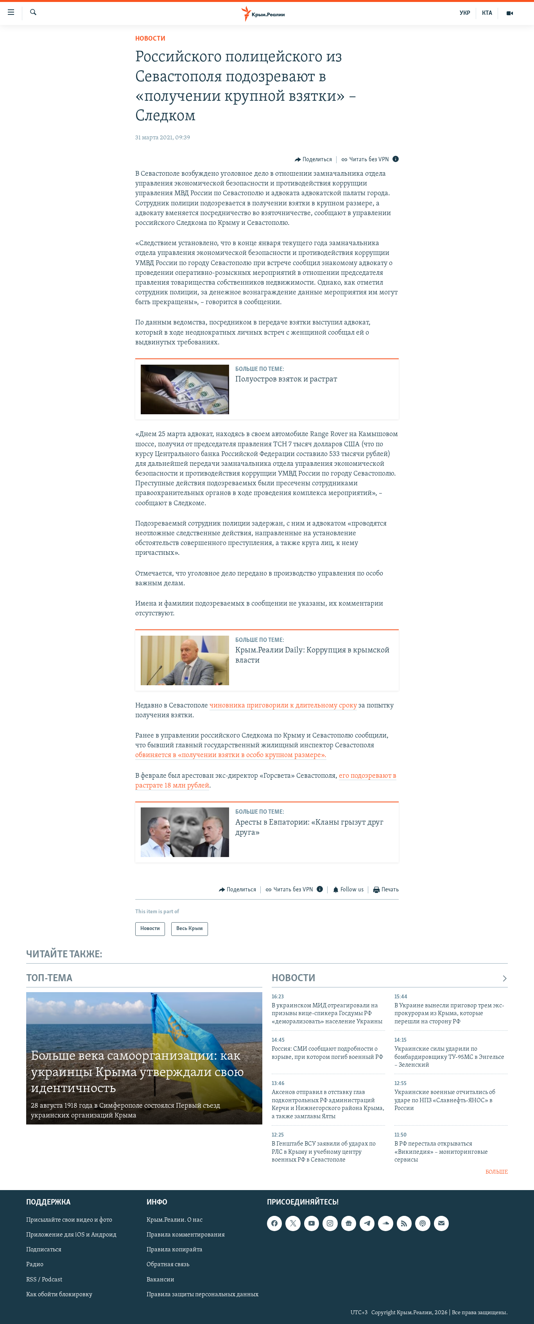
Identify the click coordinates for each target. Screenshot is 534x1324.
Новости (150, 39)
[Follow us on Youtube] (311, 1223)
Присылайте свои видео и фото (69, 1220)
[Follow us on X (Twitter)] (292, 1223)
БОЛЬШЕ (497, 1172)
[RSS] (404, 1223)
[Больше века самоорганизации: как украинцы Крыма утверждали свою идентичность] (144, 1058)
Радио (34, 1265)
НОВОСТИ (293, 978)
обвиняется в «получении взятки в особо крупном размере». (230, 755)
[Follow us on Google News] (348, 1223)
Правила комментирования (186, 1235)
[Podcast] (422, 1223)
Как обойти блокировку (59, 1294)
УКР (465, 13)
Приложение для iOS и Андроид (71, 1235)
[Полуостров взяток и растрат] (185, 389)
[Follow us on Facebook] (274, 1223)
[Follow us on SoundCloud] (385, 1223)
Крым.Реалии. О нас (174, 1220)
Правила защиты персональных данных (202, 1294)
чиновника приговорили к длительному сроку (283, 705)
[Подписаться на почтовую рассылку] (441, 1223)
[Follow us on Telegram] (367, 1223)
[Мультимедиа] (509, 13)
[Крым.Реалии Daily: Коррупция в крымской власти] (185, 660)
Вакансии (160, 1279)
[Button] (313, 160)
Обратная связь (168, 1265)
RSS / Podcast (44, 1279)
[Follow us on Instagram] (330, 1223)
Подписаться (43, 1250)
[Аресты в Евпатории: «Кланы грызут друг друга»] (185, 832)
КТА (487, 13)
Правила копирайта (174, 1250)
